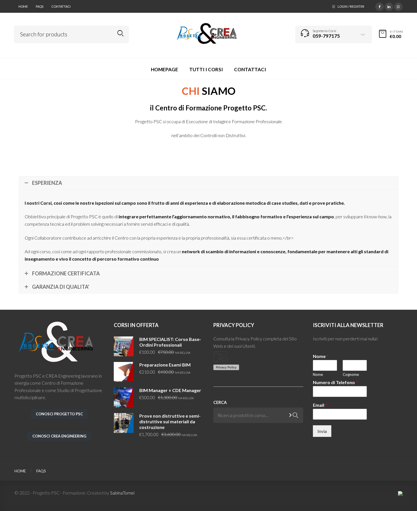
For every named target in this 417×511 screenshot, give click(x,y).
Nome (320, 356)
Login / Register (351, 6)
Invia (322, 431)
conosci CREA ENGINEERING (59, 436)
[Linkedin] (389, 6)
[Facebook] (379, 6)
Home (23, 6)
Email (320, 405)
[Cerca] (295, 415)
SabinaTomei (122, 492)
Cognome (351, 374)
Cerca (220, 402)
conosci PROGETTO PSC (59, 414)
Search (120, 33)
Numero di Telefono (335, 382)
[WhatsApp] (398, 6)
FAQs (39, 6)
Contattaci (61, 6)
